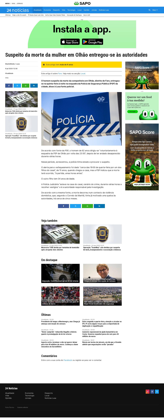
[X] (157, 392)
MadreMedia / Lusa (12, 64)
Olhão (6, 78)
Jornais (20, 3)
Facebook (68, 360)
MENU (7, 3)
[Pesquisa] (149, 10)
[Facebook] (152, 392)
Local (83, 73)
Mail (13, 3)
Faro (60, 73)
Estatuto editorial (22, 407)
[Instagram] (147, 392)
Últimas (46, 315)
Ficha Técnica (9, 407)
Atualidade (9, 73)
